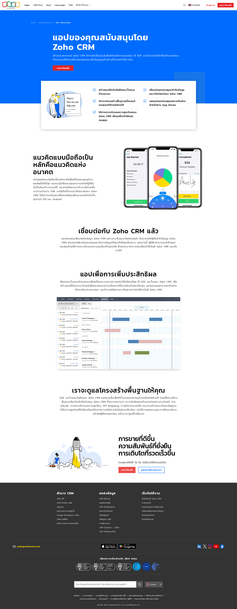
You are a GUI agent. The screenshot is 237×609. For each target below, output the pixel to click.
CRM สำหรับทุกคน (107, 507)
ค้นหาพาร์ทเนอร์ (105, 511)
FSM (71, 5)
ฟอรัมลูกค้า (104, 515)
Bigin (27, 5)
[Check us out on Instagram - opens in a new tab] (210, 546)
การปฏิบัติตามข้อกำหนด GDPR (121, 599)
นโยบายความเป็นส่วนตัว (88, 599)
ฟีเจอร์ (33, 23)
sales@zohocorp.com (28, 546)
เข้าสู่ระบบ (210, 5)
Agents (60, 507)
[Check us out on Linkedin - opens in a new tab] (199, 546)
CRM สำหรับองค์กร (107, 531)
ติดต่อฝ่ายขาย (148, 519)
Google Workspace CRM (68, 515)
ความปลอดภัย (88, 595)
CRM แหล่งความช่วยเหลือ (67, 523)
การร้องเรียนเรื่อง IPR (118, 595)
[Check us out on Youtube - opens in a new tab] (216, 546)
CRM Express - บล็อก (109, 527)
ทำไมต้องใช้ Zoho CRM (151, 498)
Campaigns (59, 5)
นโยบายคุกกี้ (103, 599)
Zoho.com (11, 5)
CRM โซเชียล (62, 519)
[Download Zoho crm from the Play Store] (127, 546)
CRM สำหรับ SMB (64, 502)
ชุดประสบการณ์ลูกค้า (66, 511)
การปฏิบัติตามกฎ (102, 595)
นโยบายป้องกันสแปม (136, 595)
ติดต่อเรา (77, 595)
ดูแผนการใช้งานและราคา (151, 470)
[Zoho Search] (185, 5)
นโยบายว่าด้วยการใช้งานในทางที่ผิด (146, 599)
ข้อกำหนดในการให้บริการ (154, 595)
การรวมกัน (146, 502)
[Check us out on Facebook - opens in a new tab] (222, 546)
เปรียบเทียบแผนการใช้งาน (153, 511)
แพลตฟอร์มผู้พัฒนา (45, 23)
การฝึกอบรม (104, 523)
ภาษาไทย (196, 5)
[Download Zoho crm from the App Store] (109, 546)
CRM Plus (38, 5)
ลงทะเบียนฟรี (225, 5)
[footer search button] (139, 584)
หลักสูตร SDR (105, 519)
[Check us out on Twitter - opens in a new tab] (205, 546)
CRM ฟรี (60, 498)
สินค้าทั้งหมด (82, 5)
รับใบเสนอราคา (148, 515)
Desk (48, 5)
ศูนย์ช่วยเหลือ (105, 502)
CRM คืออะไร (104, 498)
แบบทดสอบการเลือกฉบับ (152, 507)
